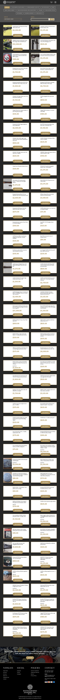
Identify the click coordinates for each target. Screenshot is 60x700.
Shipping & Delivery (35, 672)
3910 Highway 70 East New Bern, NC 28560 (49, 671)
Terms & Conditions (35, 670)
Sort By (6, 17)
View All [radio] (7, 7)
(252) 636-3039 (51, 676)
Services (5, 674)
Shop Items (5, 670)
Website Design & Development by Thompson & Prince (30, 698)
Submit (51, 19)
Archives (5, 672)
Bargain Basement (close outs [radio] (33, 7)
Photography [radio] (19, 13)
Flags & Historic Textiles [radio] (50, 10)
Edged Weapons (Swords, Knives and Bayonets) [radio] (27, 10)
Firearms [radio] (40, 10)
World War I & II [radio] (39, 13)
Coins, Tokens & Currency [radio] (10, 10)
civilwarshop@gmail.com (50, 675)
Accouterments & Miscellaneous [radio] (18, 7)
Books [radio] (53, 7)
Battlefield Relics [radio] (45, 7)
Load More (30, 641)
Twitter (18, 672)
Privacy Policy (33, 675)
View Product (18, 35)
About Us (5, 675)
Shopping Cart (6, 677)
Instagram (19, 674)
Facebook (19, 670)
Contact (4, 679)
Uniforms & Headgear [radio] (29, 13)
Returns (32, 674)
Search (32, 17)
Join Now (30, 657)
